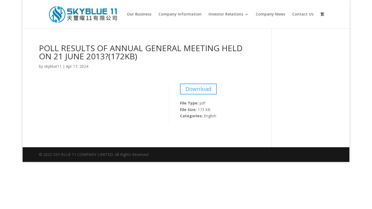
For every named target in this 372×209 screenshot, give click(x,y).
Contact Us (302, 14)
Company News (270, 14)
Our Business (139, 14)
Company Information (180, 14)
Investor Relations (226, 14)
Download (198, 89)
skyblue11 (53, 66)
